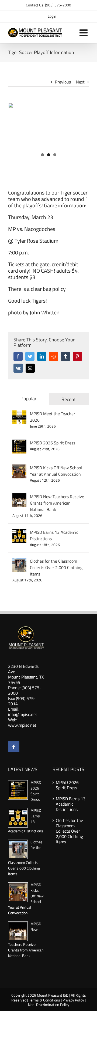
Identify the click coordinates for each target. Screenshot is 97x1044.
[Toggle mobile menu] (84, 32)
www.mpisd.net (22, 725)
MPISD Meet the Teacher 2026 (52, 416)
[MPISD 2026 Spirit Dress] (19, 443)
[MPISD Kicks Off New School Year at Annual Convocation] (19, 467)
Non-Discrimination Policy (48, 1004)
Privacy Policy (73, 1000)
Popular (28, 398)
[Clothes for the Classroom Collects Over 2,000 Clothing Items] (19, 561)
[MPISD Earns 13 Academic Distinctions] (19, 532)
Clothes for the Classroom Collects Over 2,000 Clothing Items (56, 567)
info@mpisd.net (22, 714)
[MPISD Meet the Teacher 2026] (19, 413)
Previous (63, 82)
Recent (68, 399)
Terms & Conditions (44, 1000)
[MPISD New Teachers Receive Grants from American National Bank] (19, 496)
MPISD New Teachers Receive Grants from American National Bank (57, 503)
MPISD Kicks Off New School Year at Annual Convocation (56, 470)
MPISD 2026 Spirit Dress (52, 443)
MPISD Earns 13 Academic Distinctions (54, 535)
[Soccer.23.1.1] (48, 131)
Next (80, 82)
